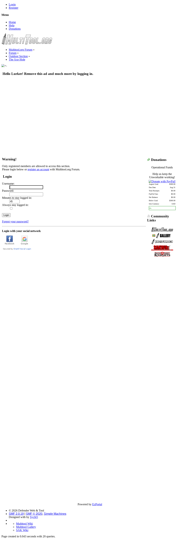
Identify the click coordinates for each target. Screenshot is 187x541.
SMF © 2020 (34, 513)
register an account (38, 169)
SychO (34, 517)
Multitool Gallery (26, 526)
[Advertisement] (90, 105)
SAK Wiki (22, 530)
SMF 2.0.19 (16, 513)
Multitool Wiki (24, 523)
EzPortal (97, 504)
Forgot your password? (15, 221)
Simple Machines (55, 513)
